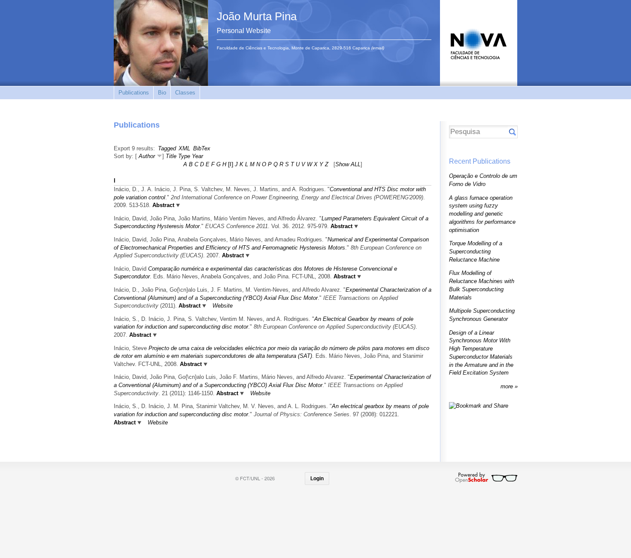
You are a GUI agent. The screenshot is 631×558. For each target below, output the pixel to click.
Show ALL (348, 164)
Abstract (162, 205)
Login (317, 479)
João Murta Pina (257, 16)
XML (184, 148)
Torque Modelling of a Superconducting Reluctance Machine (475, 251)
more (508, 386)
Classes (185, 92)
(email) (377, 48)
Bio (162, 92)
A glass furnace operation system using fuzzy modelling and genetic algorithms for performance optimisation (482, 214)
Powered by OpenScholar (486, 477)
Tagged (167, 148)
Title (171, 156)
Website (222, 305)
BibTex (201, 148)
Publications (133, 92)
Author (147, 156)
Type (184, 156)
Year (197, 156)
